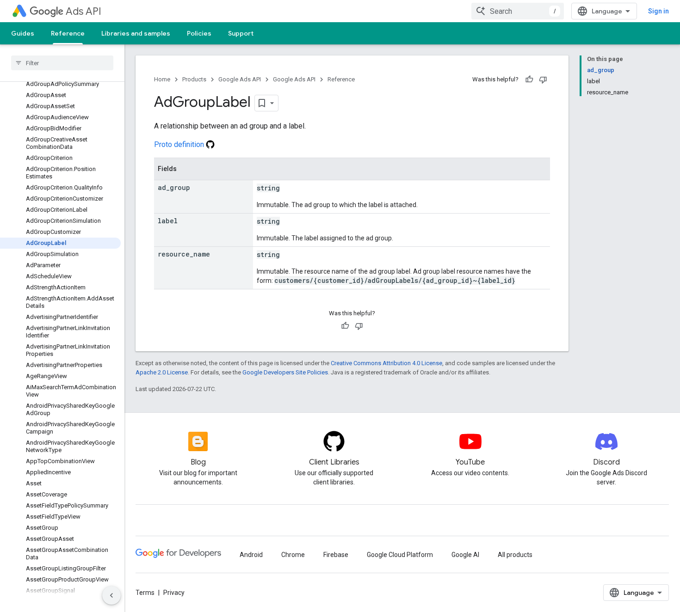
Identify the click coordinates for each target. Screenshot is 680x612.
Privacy (174, 592)
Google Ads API (239, 79)
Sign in (658, 11)
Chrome (293, 554)
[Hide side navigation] (111, 595)
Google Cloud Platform (400, 554)
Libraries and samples (135, 33)
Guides (22, 33)
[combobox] (517, 11)
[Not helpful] (543, 79)
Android (251, 554)
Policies (199, 33)
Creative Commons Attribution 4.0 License (386, 363)
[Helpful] (529, 79)
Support (240, 33)
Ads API (83, 11)
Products (194, 79)
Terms (145, 592)
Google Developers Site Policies (285, 372)
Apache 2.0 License (162, 372)
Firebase (335, 554)
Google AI (465, 554)
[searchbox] (62, 62)
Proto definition (180, 144)
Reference (68, 33)
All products (515, 554)
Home (162, 79)
